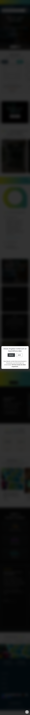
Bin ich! (11, 355)
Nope (19, 355)
